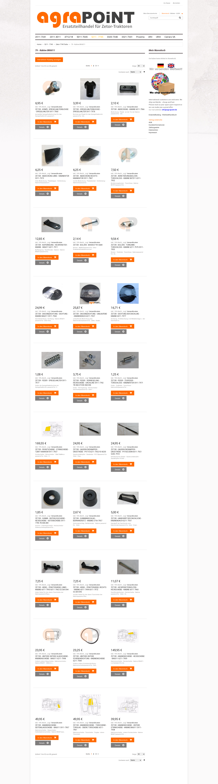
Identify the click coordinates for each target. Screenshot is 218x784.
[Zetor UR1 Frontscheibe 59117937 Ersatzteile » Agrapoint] (52, 429)
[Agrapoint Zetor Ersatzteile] (160, 65)
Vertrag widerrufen (155, 120)
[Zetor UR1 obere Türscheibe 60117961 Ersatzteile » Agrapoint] (90, 705)
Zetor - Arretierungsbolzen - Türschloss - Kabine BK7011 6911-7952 (126, 178)
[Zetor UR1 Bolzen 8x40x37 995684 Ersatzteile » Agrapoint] (90, 224)
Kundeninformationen (157, 125)
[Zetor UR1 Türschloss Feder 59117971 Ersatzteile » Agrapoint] (128, 360)
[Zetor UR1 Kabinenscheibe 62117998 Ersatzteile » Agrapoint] (52, 636)
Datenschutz (153, 130)
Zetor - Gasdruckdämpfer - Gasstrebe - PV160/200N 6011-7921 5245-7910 (126, 451)
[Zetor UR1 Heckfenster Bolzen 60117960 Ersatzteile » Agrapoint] (128, 567)
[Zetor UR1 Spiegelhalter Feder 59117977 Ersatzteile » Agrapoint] (52, 360)
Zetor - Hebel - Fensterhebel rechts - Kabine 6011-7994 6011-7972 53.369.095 (89, 589)
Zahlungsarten (154, 127)
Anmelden (176, 3)
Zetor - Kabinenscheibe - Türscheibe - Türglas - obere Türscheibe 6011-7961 (90, 727)
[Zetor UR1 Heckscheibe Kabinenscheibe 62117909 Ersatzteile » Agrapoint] (128, 636)
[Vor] (98, 66)
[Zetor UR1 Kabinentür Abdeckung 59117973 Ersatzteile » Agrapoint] (52, 155)
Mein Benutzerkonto (150, 13)
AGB (150, 122)
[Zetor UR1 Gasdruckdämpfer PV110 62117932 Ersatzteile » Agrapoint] (90, 429)
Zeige (134, 66)
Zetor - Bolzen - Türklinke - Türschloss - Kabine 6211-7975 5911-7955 (127, 247)
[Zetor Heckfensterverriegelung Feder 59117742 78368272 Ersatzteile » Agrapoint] (90, 360)
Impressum (153, 132)
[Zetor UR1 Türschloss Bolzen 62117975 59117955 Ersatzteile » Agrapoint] (128, 224)
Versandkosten (56, 107)
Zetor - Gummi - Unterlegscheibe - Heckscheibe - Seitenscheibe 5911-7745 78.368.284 (50, 520)
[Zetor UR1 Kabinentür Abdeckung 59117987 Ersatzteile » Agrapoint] (90, 155)
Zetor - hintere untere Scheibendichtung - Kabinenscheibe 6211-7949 (89, 658)
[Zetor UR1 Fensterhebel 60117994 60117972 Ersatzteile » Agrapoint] (90, 567)
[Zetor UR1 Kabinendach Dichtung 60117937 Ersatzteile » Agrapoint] (90, 293)
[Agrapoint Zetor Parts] (171, 65)
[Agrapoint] (85, 19)
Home (39, 44)
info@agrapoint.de (169, 110)
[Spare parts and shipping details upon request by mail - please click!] (162, 72)
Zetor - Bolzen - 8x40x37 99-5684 (87, 245)
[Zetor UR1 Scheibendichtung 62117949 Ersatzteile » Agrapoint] (90, 636)
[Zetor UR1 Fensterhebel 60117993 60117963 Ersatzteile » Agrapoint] (52, 567)
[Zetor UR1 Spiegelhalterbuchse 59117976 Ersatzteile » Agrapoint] (90, 89)
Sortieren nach (124, 72)
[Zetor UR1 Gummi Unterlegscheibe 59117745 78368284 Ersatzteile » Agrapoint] (52, 498)
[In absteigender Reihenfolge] (144, 72)
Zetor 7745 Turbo (62, 44)
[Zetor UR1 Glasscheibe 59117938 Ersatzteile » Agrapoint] (128, 705)
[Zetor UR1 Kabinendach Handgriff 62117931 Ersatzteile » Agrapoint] (128, 498)
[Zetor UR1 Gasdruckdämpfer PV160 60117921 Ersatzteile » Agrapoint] (128, 429)
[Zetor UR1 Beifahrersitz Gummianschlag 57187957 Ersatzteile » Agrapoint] (90, 498)
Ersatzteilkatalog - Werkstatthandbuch (163, 115)
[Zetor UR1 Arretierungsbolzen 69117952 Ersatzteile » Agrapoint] (128, 155)
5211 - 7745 (48, 44)
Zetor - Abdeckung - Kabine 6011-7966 (127, 109)
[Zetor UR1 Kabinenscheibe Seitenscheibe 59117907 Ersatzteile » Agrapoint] (52, 705)
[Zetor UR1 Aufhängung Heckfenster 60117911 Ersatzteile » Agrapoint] (52, 224)
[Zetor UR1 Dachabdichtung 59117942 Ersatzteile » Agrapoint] (52, 293)
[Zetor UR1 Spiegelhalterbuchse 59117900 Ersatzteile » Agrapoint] (52, 89)
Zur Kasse (167, 3)
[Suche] (180, 18)
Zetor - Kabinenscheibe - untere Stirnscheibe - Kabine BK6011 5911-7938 (126, 727)
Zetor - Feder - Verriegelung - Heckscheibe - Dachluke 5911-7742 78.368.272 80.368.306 (88, 382)
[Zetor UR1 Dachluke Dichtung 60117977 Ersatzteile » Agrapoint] (128, 293)
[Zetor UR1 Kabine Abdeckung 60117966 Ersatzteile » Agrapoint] (128, 89)
